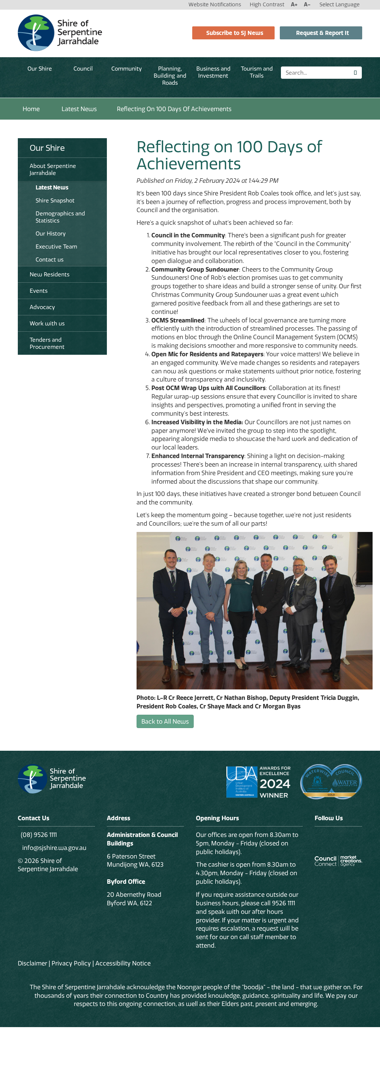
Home (31, 109)
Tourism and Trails (257, 72)
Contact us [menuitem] (49, 259)
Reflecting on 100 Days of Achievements (174, 109)
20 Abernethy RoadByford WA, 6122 (134, 899)
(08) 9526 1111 (39, 834)
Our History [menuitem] (51, 233)
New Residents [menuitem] (49, 274)
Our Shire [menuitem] (47, 148)
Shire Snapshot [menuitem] (55, 200)
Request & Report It (322, 32)
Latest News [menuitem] (52, 187)
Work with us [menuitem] (47, 323)
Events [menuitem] (39, 290)
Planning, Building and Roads (170, 75)
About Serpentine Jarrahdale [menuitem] (53, 169)
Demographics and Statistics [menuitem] (60, 217)
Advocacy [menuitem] (42, 307)
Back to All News (165, 721)
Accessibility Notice (123, 963)
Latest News (79, 109)
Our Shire (39, 68)
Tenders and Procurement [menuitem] (47, 343)
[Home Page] (60, 32)
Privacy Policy (71, 963)
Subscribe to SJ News (234, 32)
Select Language (340, 4)
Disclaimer (32, 963)
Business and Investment (213, 72)
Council (83, 68)
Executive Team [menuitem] (56, 246)
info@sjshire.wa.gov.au (53, 847)
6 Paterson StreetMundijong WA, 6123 (135, 860)
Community (126, 68)
